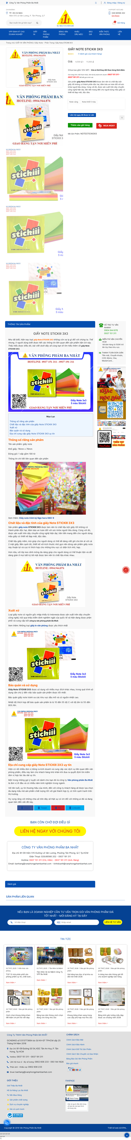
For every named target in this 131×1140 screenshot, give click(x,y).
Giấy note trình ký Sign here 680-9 (36, 518)
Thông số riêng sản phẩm (22, 421)
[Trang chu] (96, 3)
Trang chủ (10, 43)
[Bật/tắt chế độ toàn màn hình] (4, 1133)
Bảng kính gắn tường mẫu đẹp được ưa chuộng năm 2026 (111, 1016)
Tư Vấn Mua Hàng (14, 1095)
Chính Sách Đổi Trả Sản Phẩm (78, 1049)
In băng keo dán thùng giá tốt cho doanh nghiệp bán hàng (110, 975)
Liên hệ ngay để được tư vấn (82, 115)
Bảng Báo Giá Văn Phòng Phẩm (79, 1059)
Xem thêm (10, 982)
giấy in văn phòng (39, 625)
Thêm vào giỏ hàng (80, 125)
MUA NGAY (109, 125)
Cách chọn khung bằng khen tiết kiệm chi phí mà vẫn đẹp (18, 1016)
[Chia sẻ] (6, 1133)
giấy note (23, 527)
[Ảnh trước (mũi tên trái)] (1, 1136)
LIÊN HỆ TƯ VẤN (113, 922)
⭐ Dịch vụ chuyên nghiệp (18, 1104)
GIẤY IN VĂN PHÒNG (24, 43)
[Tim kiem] (37, 22)
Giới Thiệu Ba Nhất (14, 1085)
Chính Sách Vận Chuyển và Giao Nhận (82, 1054)
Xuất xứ (13, 427)
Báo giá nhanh (72, 1063)
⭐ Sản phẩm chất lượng (17, 1100)
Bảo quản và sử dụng (20, 430)
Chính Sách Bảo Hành (75, 1044)
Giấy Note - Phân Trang (44, 43)
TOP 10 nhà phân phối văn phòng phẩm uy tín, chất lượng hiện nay (19, 975)
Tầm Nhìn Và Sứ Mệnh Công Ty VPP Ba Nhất (50, 973)
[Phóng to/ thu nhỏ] (1, 1133)
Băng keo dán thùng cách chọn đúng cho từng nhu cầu (50, 1016)
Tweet (43, 808)
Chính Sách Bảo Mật (74, 1040)
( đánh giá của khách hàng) (90, 54)
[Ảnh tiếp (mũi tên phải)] (4, 1136)
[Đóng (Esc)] (9, 1133)
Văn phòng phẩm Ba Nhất (80, 780)
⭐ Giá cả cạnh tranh (15, 1109)
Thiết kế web (113, 1128)
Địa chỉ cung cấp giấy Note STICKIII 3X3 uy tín (32, 433)
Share (27, 808)
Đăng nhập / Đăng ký (116, 3)
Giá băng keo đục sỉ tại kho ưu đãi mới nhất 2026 (80, 975)
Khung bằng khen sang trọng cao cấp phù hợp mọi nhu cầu (79, 1016)
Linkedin (76, 808)
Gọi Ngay (115, 16)
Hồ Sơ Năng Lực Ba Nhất (17, 1090)
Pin (59, 808)
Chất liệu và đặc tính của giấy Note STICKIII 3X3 (33, 424)
